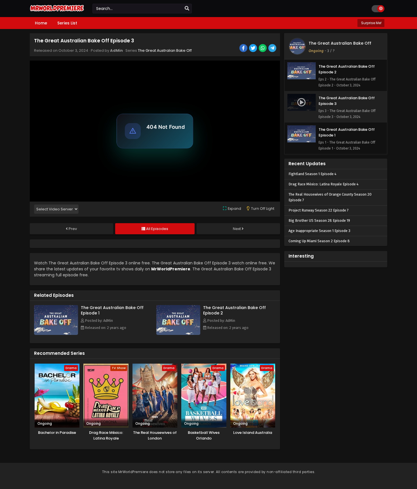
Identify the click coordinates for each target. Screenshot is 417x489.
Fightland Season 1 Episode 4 (312, 174)
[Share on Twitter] (253, 48)
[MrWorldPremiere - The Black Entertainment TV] (57, 12)
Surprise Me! (371, 22)
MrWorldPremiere (170, 269)
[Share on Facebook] (243, 48)
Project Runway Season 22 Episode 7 (318, 210)
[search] (187, 8)
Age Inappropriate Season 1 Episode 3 (319, 231)
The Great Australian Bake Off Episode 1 (112, 310)
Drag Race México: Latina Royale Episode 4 (323, 184)
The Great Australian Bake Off (165, 50)
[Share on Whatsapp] (263, 48)
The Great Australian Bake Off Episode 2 (234, 310)
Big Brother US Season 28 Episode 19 (319, 220)
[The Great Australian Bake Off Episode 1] (56, 333)
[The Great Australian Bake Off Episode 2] (178, 333)
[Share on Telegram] (272, 48)
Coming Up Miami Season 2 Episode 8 (319, 241)
